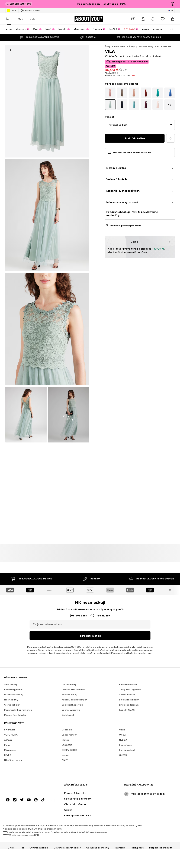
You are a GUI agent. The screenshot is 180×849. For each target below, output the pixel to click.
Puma (7, 745)
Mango (65, 740)
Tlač (21, 847)
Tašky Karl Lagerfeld (130, 689)
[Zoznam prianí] (163, 19)
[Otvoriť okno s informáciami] (173, 4)
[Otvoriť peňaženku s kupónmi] (133, 19)
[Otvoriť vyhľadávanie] (170, 29)
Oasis (122, 729)
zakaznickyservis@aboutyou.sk (63, 653)
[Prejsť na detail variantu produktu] (110, 93)
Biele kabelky (69, 715)
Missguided (10, 750)
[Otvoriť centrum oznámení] (153, 19)
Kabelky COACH (127, 710)
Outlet (14, 10)
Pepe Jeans (125, 745)
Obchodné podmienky (97, 847)
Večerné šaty (146, 46)
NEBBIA (123, 740)
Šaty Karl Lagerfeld (72, 704)
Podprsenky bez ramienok (18, 710)
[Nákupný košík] (173, 19)
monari (65, 755)
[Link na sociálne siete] (8, 800)
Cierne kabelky (12, 704)
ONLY (65, 760)
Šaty (132, 46)
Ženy (9, 18)
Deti (32, 18)
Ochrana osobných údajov (67, 847)
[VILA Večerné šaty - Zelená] (47, 329)
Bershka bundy (69, 694)
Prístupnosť (137, 847)
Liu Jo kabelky (69, 684)
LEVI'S (7, 755)
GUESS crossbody (13, 694)
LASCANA (67, 745)
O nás (11, 847)
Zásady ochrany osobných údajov (55, 650)
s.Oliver (8, 740)
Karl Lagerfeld (127, 750)
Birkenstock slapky (129, 699)
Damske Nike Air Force (73, 689)
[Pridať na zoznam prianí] (170, 138)
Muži (21, 18)
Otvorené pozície (39, 847)
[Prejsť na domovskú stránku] (23, 786)
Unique (123, 734)
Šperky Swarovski (71, 710)
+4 (169, 104)
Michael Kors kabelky (15, 715)
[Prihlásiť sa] (143, 19)
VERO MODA (11, 734)
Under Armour (69, 734)
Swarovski (9, 729)
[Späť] (10, 50)
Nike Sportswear (13, 760)
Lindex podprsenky (129, 704)
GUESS (123, 755)
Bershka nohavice (128, 684)
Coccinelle (67, 729)
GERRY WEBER (70, 750)
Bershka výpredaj (13, 689)
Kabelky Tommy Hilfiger (74, 699)
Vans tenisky (10, 684)
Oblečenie (120, 46)
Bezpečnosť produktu (160, 847)
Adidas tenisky (127, 694)
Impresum (120, 847)
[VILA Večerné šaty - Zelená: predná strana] (47, 101)
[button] (140, 125)
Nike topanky (11, 699)
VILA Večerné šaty (168, 46)
